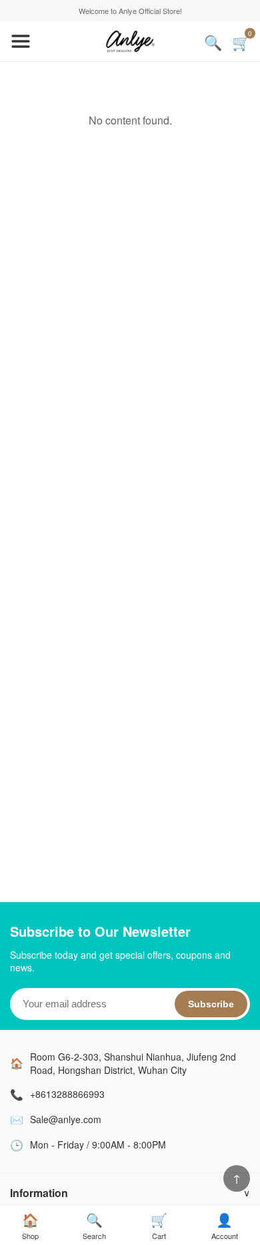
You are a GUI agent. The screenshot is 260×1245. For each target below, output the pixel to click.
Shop (30, 1225)
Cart (159, 1225)
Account (224, 1225)
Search (94, 1225)
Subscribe (211, 1004)
